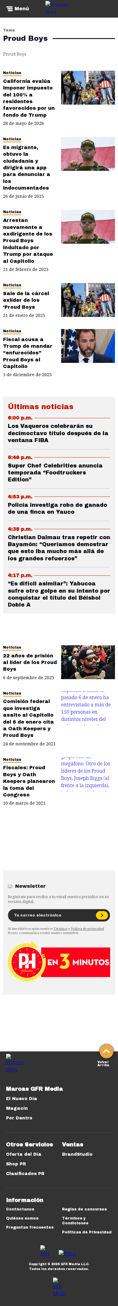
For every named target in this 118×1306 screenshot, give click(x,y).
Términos (60, 929)
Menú (22, 8)
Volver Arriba (103, 1063)
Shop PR (16, 1164)
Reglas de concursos (84, 1209)
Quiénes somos (22, 1218)
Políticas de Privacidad (87, 1232)
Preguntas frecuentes (30, 1227)
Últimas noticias (41, 407)
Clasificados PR (25, 1173)
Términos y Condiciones (75, 1220)
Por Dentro (19, 1118)
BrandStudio (77, 1154)
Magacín (17, 1108)
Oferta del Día (23, 1154)
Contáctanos (20, 1209)
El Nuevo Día (21, 1098)
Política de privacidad (87, 929)
